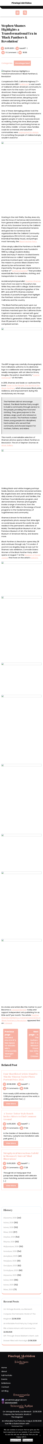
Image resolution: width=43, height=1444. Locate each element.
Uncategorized (22, 63)
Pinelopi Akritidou (22, 2)
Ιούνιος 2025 (8, 1284)
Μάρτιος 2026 (9, 1241)
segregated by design (28, 132)
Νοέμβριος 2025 (10, 1261)
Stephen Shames (33, 281)
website (34, 557)
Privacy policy (28, 1440)
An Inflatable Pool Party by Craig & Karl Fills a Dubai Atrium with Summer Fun (17, 1424)
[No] (40, 1435)
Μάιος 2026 (8, 1232)
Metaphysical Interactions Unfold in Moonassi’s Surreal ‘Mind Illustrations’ (20, 1156)
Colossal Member (19, 1009)
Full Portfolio (6, 1375)
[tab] (18, 13)
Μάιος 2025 (8, 1289)
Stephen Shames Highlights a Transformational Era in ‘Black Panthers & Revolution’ (20, 1018)
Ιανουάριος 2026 (10, 1251)
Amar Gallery (7, 445)
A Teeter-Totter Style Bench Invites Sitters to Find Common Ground (19, 1116)
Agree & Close (15, 1440)
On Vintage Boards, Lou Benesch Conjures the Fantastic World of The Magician (19, 1314)
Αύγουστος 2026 (10, 1217)
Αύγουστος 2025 (10, 1275)
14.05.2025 (11, 1124)
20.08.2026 (11, 1084)
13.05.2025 (11, 1163)
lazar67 (22, 48)
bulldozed (24, 84)
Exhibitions (6, 1383)
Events (4, 1379)
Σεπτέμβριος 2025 (10, 1270)
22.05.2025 (9, 48)
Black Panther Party (28, 241)
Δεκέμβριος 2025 (10, 1256)
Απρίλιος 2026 (9, 1237)
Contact (5, 1387)
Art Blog (4, 1391)
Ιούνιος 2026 (8, 1227)
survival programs (20, 270)
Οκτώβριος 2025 (10, 1265)
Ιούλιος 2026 (8, 1222)
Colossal (8, 1023)
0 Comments (13, 1088)
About (4, 1371)
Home (4, 1367)
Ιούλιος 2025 (8, 1280)
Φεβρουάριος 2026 (11, 1246)
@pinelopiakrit (11, 1402)
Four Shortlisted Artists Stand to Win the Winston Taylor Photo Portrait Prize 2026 (20, 1076)
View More (12, 1104)
